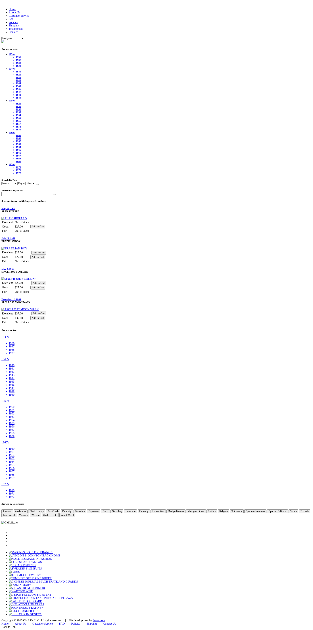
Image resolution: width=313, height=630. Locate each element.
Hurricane (130, 511)
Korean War (158, 511)
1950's (5, 400)
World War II (67, 515)
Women (35, 515)
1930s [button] (12, 54)
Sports (293, 511)
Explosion (94, 511)
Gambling (117, 511)
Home (12, 9)
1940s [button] (12, 68)
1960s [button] (12, 132)
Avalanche (20, 511)
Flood (105, 511)
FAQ (11, 18)
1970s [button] (12, 164)
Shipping (14, 25)
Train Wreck (9, 515)
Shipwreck (236, 511)
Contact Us (109, 623)
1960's (5, 442)
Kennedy (143, 511)
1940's (5, 359)
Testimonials (16, 28)
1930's (5, 337)
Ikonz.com (99, 620)
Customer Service (19, 15)
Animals (7, 511)
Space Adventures (255, 511)
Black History (37, 511)
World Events (50, 515)
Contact (13, 32)
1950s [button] (12, 100)
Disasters (80, 511)
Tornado (305, 511)
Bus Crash (53, 511)
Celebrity (66, 511)
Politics (212, 511)
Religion (223, 511)
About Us (14, 12)
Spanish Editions (277, 511)
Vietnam (23, 515)
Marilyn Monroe (176, 511)
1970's (5, 484)
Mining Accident (196, 511)
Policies (13, 22)
